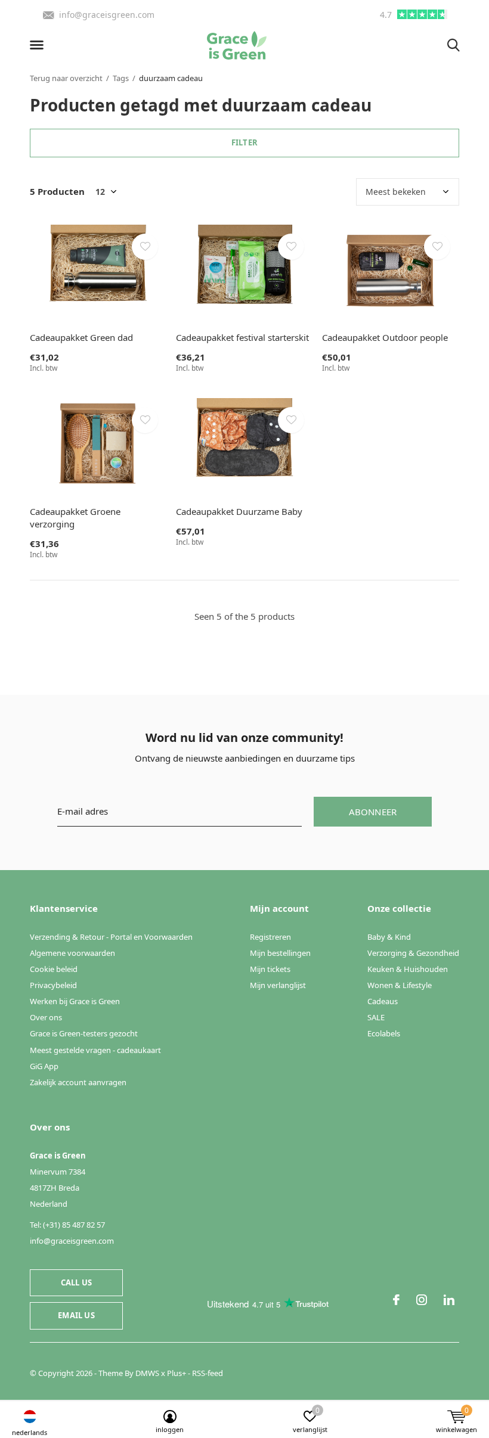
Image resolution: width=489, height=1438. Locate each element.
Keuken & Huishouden (407, 969)
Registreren (270, 936)
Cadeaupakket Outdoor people (385, 337)
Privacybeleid (53, 985)
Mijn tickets (270, 969)
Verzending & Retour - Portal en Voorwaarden (111, 936)
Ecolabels (383, 1033)
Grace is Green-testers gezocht (84, 1033)
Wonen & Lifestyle (399, 985)
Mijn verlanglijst (278, 985)
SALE (376, 1017)
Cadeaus (382, 1001)
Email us (76, 1315)
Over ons (46, 1017)
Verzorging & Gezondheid (413, 953)
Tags (121, 78)
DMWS (147, 1373)
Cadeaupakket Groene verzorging (75, 517)
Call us (76, 1282)
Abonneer (373, 812)
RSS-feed (207, 1373)
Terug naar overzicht (66, 78)
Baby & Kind (389, 936)
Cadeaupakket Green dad (81, 337)
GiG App (44, 1066)
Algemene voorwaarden (72, 953)
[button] (39, 45)
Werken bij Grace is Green (75, 1001)
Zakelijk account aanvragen (78, 1082)
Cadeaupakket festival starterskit (242, 337)
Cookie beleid (54, 969)
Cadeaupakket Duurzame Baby (239, 511)
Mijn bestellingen (280, 953)
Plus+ (176, 1373)
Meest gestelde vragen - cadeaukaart (95, 1050)
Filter (244, 142)
